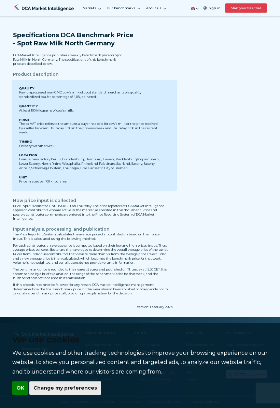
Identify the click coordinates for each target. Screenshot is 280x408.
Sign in (214, 8)
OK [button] (20, 388)
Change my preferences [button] (65, 388)
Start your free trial (246, 8)
